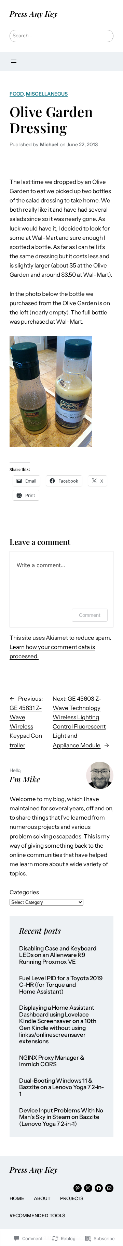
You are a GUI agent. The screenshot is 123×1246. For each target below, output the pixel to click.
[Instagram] (88, 1188)
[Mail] (109, 1188)
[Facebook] (99, 1188)
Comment (89, 615)
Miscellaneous (47, 94)
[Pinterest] (77, 1188)
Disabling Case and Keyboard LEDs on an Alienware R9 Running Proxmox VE (57, 955)
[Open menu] (14, 61)
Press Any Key (33, 14)
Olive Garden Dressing (51, 119)
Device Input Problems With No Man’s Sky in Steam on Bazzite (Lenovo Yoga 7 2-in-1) (61, 1117)
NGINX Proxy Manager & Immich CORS (51, 1061)
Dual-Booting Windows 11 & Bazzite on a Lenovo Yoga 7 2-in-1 (61, 1087)
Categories (24, 892)
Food (17, 94)
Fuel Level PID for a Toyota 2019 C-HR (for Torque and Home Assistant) (60, 985)
